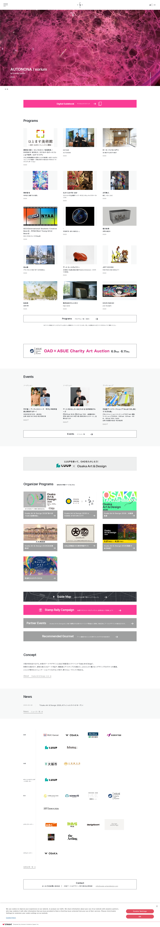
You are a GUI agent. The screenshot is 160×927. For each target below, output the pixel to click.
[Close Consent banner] (157, 906)
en (155, 5)
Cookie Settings (140, 911)
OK (140, 916)
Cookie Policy (11, 918)
